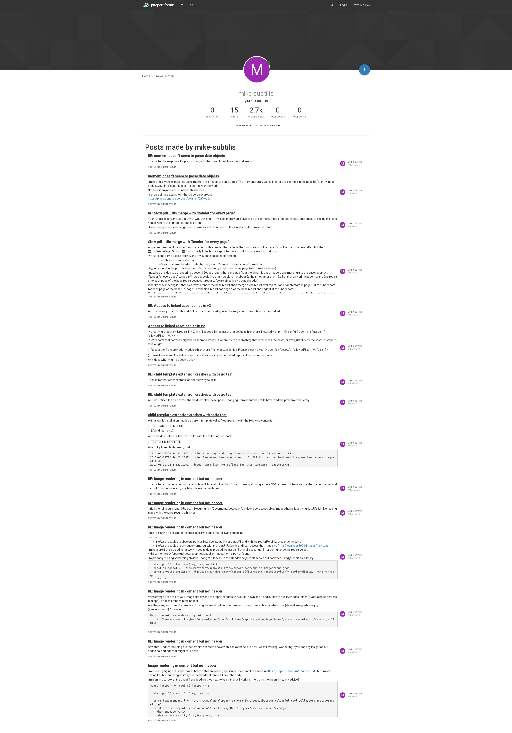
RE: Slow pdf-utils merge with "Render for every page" (191, 213)
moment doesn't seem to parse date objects (183, 176)
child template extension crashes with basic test (187, 415)
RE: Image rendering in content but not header (185, 479)
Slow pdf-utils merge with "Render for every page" (188, 242)
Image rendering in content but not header (182, 666)
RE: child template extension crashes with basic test (190, 374)
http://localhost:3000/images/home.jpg (304, 545)
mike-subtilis (355, 162)
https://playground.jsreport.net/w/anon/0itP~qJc (179, 198)
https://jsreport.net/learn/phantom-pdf (291, 671)
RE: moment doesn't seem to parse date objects (186, 156)
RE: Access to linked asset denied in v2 (179, 306)
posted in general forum (162, 167)
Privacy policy (361, 5)
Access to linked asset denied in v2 (176, 326)
